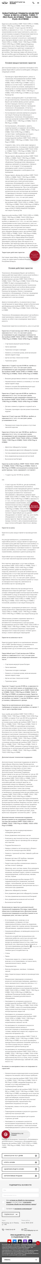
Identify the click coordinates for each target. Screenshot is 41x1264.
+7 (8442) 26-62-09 (9, 1229)
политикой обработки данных (29, 1244)
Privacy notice (36, 946)
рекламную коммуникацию (23, 1208)
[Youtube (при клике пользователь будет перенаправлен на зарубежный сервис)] (9, 1241)
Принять (7, 1260)
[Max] (25, 1241)
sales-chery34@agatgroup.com (31, 1229)
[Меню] (38, 3)
